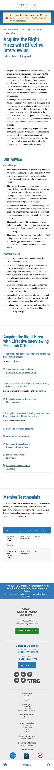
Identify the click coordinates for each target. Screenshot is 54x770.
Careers (27, 698)
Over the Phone (27, 728)
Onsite (27, 730)
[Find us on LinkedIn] (17, 675)
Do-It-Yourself (27, 725)
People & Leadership (33, 30)
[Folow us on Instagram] (17, 680)
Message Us (26, 665)
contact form (21, 20)
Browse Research (27, 738)
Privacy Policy (27, 708)
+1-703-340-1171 (27, 659)
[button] (27, 765)
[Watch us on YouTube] (23, 675)
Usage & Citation (27, 704)
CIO (22, 30)
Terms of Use (27, 706)
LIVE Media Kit (27, 719)
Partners (27, 717)
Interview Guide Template (17, 436)
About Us (27, 696)
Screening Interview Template (19, 429)
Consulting (27, 732)
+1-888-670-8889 (27, 652)
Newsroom (27, 700)
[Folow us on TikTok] (23, 680)
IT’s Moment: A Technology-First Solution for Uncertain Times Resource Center (28, 588)
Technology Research (10, 30)
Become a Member (26, 631)
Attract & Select (11, 33)
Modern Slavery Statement (27, 710)
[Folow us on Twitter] (30, 675)
